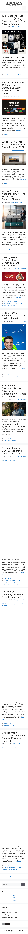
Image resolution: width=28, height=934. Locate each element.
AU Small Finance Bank (10, 580)
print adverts (18, 75)
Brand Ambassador (9, 303)
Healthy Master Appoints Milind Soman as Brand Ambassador (10, 261)
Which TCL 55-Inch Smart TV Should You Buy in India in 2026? (13, 144)
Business (6, 73)
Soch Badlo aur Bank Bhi (14, 584)
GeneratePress (16, 932)
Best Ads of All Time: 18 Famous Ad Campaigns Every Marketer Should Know (13, 88)
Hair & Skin (6, 865)
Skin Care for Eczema (13, 869)
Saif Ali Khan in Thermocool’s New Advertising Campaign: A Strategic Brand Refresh (14, 391)
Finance (11, 250)
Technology (7, 183)
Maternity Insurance (9, 725)
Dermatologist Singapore (10, 867)
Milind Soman (5, 305)
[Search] (23, 884)
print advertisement (9, 75)
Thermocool (14, 440)
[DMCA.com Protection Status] (6, 924)
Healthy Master (18, 303)
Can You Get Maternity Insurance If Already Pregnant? (13, 594)
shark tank (12, 305)
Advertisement (7, 301)
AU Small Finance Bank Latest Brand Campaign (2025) (12, 451)
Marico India (7, 376)
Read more (19, 69)
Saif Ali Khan (7, 440)
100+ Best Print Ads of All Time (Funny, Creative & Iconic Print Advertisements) (14, 19)
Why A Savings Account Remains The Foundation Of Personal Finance (13, 195)
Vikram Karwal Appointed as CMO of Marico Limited (13, 316)
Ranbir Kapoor (13, 582)
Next (10, 876)
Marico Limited (14, 376)
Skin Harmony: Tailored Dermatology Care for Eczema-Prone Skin (13, 736)
